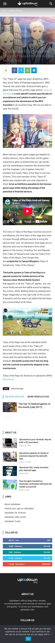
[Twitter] (21, 70)
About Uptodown (12, 504)
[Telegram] (34, 70)
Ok (28, 639)
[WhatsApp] (27, 70)
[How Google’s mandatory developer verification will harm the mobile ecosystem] (10, 485)
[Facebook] (14, 70)
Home (3, 10)
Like (48, 540)
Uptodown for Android (15, 512)
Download (9, 379)
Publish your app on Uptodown (19, 508)
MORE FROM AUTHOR (38, 396)
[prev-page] (4, 417)
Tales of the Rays (17, 388)
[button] (4, 4)
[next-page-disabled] (9, 417)
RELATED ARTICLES (14, 396)
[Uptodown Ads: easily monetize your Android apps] (10, 471)
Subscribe (46, 564)
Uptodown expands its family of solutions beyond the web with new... (34, 456)
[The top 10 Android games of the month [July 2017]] (10, 407)
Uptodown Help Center (15, 517)
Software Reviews (16, 10)
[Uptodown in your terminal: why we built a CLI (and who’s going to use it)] (10, 443)
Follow (47, 546)
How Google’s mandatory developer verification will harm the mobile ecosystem (35, 484)
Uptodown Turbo (12, 521)
